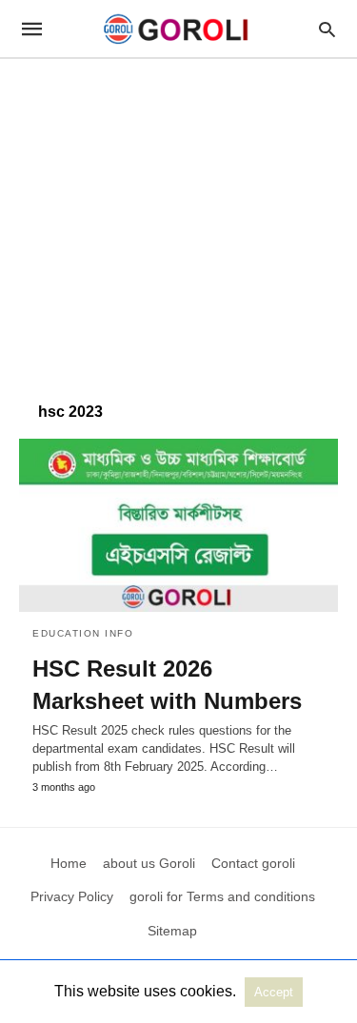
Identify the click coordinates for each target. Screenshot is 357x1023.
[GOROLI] (177, 29)
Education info (82, 633)
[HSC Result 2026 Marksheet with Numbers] (178, 525)
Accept (273, 992)
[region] (178, 221)
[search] (327, 29)
